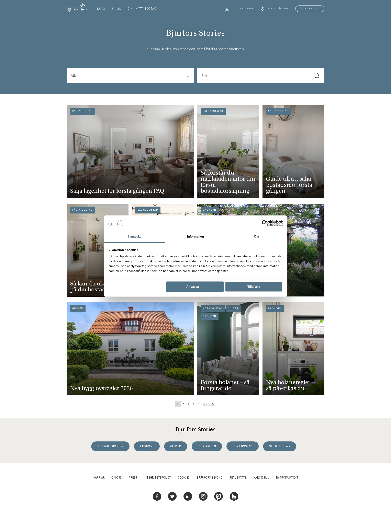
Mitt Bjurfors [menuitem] (243, 8)
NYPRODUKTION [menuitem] (287, 477)
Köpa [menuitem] (101, 9)
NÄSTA (208, 404)
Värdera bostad (310, 8)
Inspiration (207, 446)
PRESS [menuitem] (133, 477)
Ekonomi (147, 446)
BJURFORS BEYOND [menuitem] (209, 477)
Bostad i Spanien (110, 446)
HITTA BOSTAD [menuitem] (145, 8)
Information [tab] (195, 236)
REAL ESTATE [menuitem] (237, 477)
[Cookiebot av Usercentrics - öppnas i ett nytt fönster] (265, 223)
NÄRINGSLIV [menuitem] (261, 477)
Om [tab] (256, 236)
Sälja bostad (279, 446)
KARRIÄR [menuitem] (99, 477)
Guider (175, 446)
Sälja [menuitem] (116, 9)
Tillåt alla (253, 286)
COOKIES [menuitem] (184, 477)
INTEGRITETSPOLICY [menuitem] (157, 477)
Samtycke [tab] (134, 236)
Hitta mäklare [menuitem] (278, 8)
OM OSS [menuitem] (116, 477)
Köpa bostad (243, 446)
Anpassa (192, 286)
